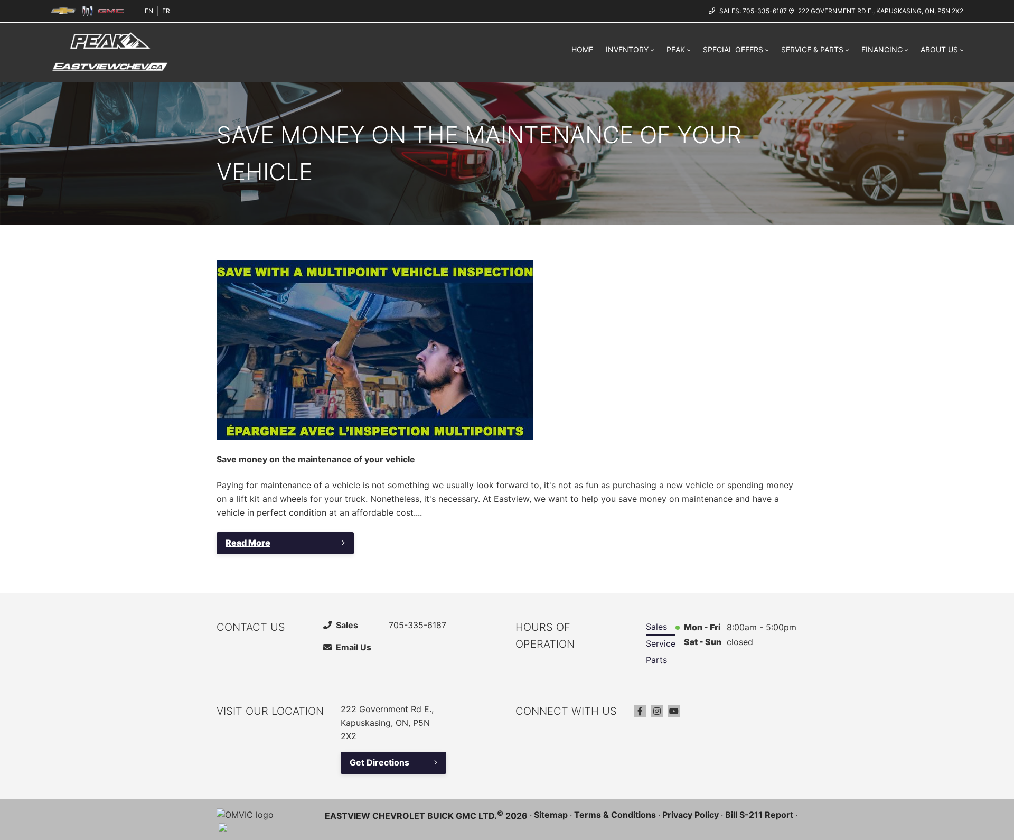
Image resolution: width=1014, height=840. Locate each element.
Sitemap (551, 814)
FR (166, 11)
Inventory (627, 49)
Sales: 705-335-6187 (753, 11)
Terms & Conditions (615, 814)
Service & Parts (812, 49)
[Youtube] (674, 711)
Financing (882, 49)
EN (149, 11)
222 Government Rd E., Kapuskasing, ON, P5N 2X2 (880, 11)
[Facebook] (640, 711)
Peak (675, 49)
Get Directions (379, 762)
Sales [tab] (656, 626)
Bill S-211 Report (759, 814)
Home (582, 49)
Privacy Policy (690, 814)
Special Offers (733, 49)
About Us (939, 49)
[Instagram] (657, 711)
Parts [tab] (656, 660)
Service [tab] (660, 643)
